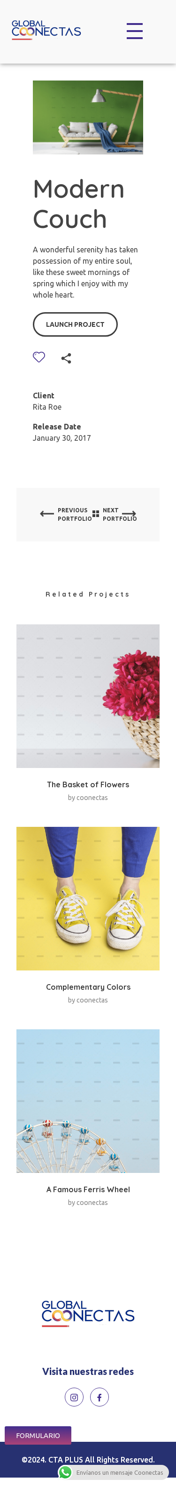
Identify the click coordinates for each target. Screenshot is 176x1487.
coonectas (92, 797)
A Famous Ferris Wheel (88, 1189)
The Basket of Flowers (88, 784)
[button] (38, 1435)
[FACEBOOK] (99, 1397)
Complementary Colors (88, 987)
